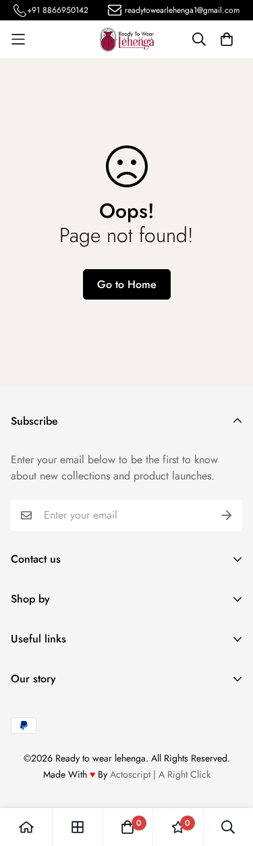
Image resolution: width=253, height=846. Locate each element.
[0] (127, 827)
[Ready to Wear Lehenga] (127, 39)
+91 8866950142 (57, 10)
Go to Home (127, 284)
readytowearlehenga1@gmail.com (182, 10)
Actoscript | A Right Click (160, 774)
